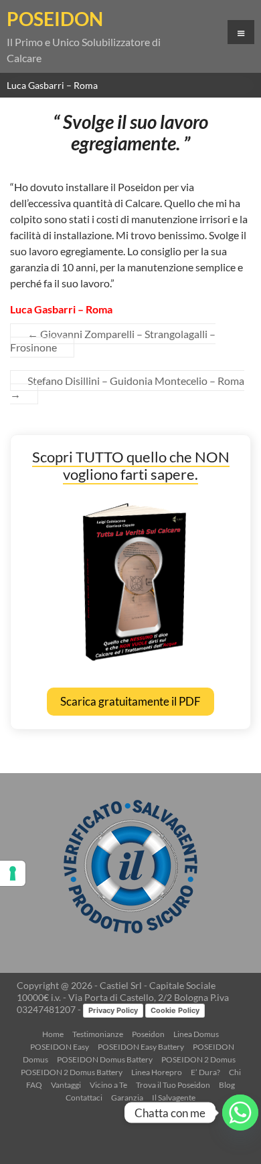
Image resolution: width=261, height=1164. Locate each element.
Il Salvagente (173, 1098)
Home (53, 1034)
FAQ (34, 1085)
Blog (227, 1085)
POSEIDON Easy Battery (141, 1047)
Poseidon (148, 1034)
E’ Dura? (205, 1072)
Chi (235, 1072)
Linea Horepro (156, 1072)
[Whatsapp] (240, 1113)
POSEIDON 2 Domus (198, 1059)
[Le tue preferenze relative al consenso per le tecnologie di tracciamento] (12, 873)
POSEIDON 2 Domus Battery (71, 1072)
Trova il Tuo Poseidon (173, 1085)
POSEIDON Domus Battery (105, 1059)
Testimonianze (97, 1034)
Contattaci (84, 1098)
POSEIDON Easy (59, 1047)
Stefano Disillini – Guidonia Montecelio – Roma (127, 387)
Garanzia (127, 1098)
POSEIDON (55, 18)
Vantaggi (66, 1085)
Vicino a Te (108, 1085)
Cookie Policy (175, 1010)
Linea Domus (196, 1034)
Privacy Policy (113, 1010)
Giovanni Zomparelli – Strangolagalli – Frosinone (112, 340)
